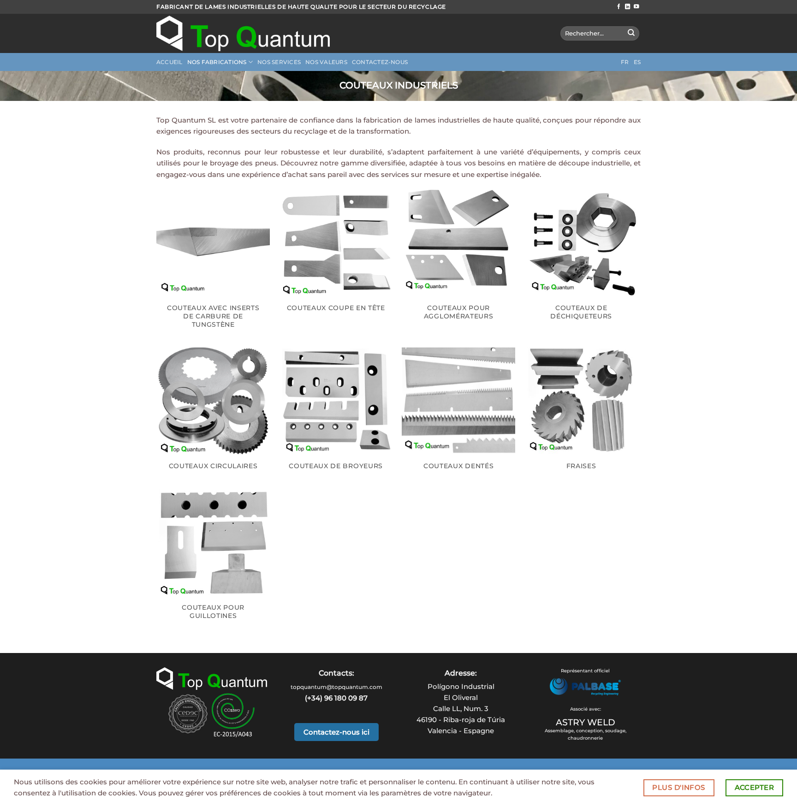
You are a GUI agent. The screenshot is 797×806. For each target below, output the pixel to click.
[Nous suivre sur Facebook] (619, 7)
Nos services (279, 62)
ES (637, 62)
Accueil (169, 62)
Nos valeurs (326, 62)
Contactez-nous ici (336, 732)
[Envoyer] (631, 33)
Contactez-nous (380, 62)
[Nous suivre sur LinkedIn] (627, 7)
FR (625, 62)
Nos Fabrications (217, 62)
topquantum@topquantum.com (336, 686)
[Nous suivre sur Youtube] (636, 7)
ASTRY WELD (585, 722)
